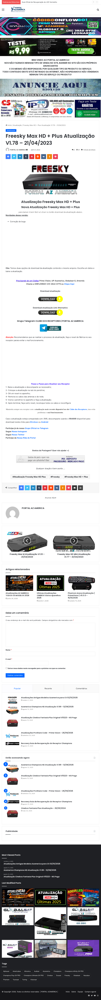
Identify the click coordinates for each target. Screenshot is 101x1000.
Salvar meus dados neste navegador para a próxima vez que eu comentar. (37, 668)
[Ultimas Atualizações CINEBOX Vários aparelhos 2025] (50, 583)
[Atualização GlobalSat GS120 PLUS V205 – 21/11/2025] (18, 916)
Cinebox (50, 975)
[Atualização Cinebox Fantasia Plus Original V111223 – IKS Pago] (12, 723)
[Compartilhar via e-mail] (74, 487)
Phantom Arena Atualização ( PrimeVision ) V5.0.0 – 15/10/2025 (81, 595)
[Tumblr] (25, 156)
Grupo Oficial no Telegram (36, 428)
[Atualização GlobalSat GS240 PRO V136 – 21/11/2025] (83, 948)
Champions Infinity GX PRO (74, 971)
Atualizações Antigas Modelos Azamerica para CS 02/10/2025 (49, 697)
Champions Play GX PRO (11, 975)
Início (9, 125)
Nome (9, 650)
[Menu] (3, 10)
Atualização (17, 125)
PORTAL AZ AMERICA (18, 150)
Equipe (80, 992)
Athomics (27, 971)
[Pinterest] (31, 156)
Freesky (56, 477)
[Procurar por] (98, 10)
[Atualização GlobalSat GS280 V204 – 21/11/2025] (83, 916)
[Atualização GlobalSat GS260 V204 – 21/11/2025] (18, 949)
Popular (17, 688)
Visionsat (33, 980)
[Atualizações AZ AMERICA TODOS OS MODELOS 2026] (19, 583)
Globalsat (77, 975)
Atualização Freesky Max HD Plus (30, 477)
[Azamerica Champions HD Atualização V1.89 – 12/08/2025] (12, 710)
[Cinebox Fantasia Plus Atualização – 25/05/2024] (12, 813)
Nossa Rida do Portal (26, 438)
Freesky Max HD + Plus (77, 477)
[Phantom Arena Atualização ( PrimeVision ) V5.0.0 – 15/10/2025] (81, 583)
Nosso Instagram (19, 431)
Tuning (24, 980)
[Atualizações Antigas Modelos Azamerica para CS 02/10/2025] (12, 700)
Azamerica (46, 971)
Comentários (81, 688)
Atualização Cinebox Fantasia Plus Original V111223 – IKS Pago (49, 717)
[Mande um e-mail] (27, 150)
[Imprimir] (80, 487)
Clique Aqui (69, 284)
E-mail (9, 659)
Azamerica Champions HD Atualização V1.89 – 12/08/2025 (47, 706)
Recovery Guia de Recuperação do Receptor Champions (46, 743)
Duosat (58, 975)
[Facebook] (8, 156)
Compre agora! (90, 992)
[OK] (49, 156)
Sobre (73, 992)
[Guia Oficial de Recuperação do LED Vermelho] (83, 897)
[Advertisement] (50, 33)
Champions (57, 971)
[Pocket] (55, 156)
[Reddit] (37, 156)
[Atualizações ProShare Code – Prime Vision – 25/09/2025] (12, 736)
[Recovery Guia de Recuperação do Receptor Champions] (12, 743)
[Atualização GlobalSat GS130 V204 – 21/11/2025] (50, 949)
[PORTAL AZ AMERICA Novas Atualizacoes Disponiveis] (17, 9)
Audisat (36, 971)
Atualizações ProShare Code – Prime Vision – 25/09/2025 (47, 733)
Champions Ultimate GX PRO (34, 975)
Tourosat (16, 980)
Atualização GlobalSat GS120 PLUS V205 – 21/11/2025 (42, 2)
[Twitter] (14, 156)
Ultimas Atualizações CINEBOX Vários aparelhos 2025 (49, 595)
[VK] (43, 156)
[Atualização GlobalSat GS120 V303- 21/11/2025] (50, 923)
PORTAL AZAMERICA (49, 992)
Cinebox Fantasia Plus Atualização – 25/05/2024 (43, 808)
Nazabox (87, 975)
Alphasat (6, 971)
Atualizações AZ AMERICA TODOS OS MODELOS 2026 (17, 594)
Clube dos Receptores (78, 409)
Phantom (6, 980)
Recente (48, 688)
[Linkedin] (19, 156)
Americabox (17, 971)
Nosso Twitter (18, 434)
